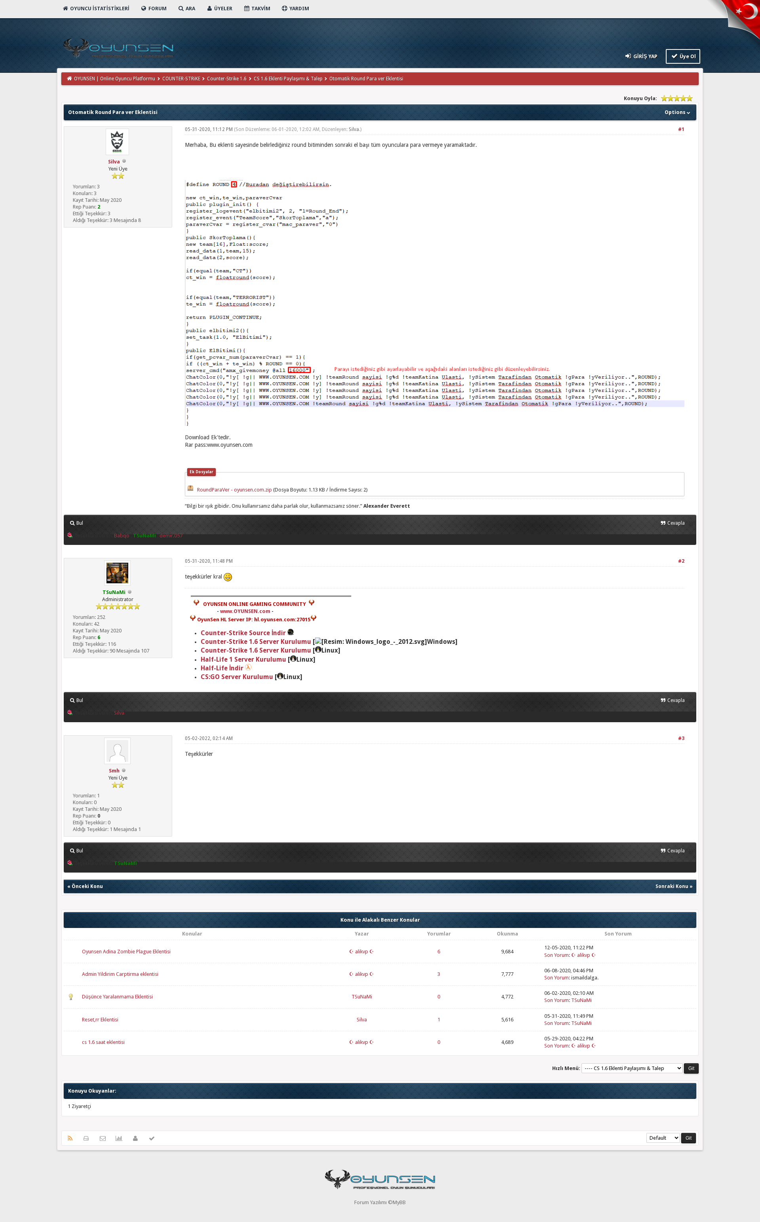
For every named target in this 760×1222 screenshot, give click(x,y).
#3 (681, 738)
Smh (114, 771)
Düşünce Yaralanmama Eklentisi (117, 997)
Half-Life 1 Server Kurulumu (243, 659)
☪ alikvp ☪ (361, 951)
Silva (114, 162)
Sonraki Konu (672, 886)
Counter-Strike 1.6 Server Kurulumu (256, 641)
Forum (157, 8)
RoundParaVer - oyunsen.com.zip (234, 490)
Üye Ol (687, 56)
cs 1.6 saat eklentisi (103, 1042)
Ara (189, 8)
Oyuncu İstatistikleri (99, 8)
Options (676, 112)
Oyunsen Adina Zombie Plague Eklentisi (126, 951)
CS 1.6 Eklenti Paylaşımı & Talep (288, 79)
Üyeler (222, 8)
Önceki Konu (87, 886)
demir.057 (171, 536)
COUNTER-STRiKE (181, 79)
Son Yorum (556, 955)
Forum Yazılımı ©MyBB (380, 1202)
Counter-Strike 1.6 (227, 79)
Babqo (121, 536)
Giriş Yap (644, 56)
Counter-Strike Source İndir (244, 633)
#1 (681, 129)
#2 (681, 561)
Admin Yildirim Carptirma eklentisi (120, 974)
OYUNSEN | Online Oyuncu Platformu (114, 79)
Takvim (260, 8)
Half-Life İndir (222, 668)
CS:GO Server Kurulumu (237, 677)
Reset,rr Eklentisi (100, 1020)
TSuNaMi (362, 997)
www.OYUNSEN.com (245, 611)
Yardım (298, 8)
